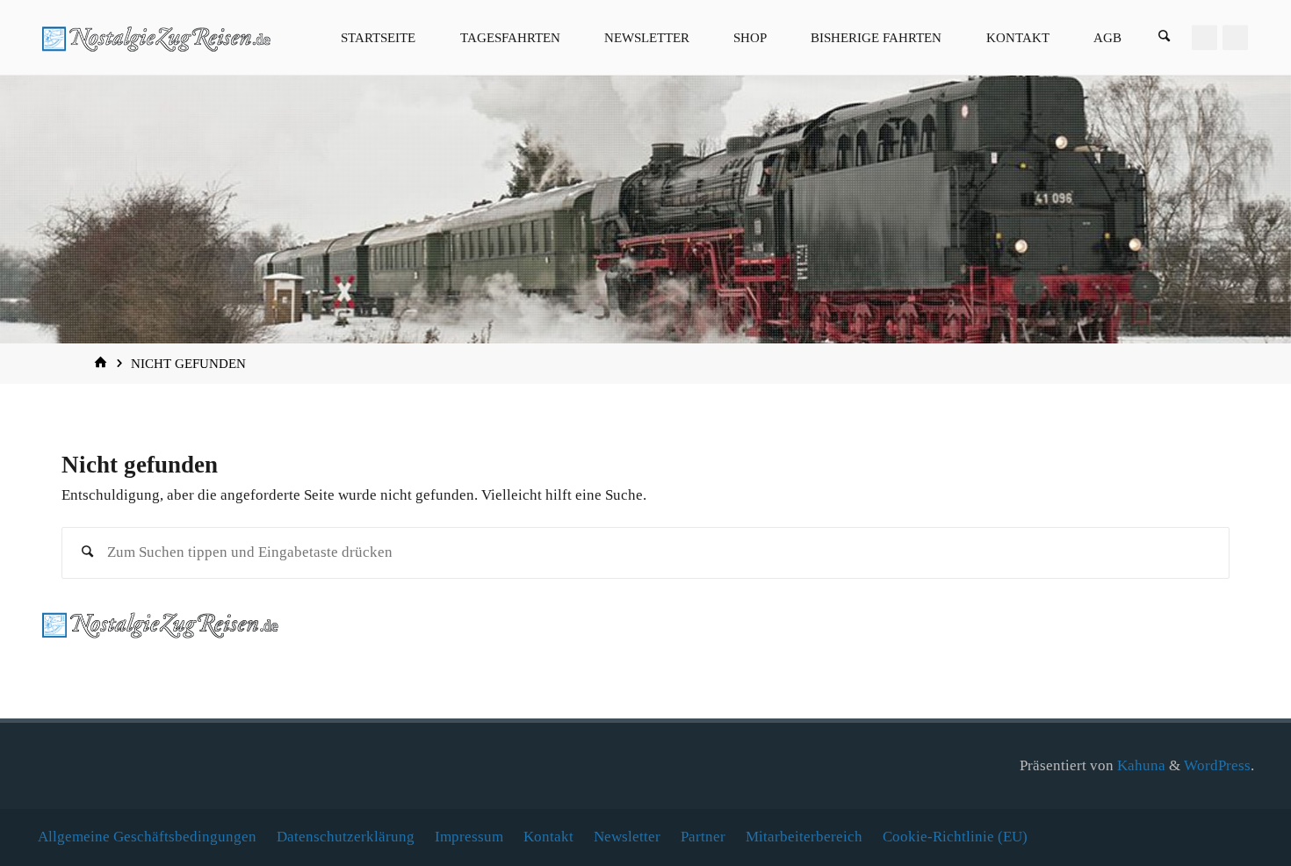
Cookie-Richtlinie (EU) (955, 836)
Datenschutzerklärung (346, 836)
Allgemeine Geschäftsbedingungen (147, 836)
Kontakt (548, 836)
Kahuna (1139, 765)
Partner (703, 836)
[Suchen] (1164, 37)
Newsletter (627, 836)
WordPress (1217, 765)
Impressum (469, 836)
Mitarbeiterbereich (804, 836)
